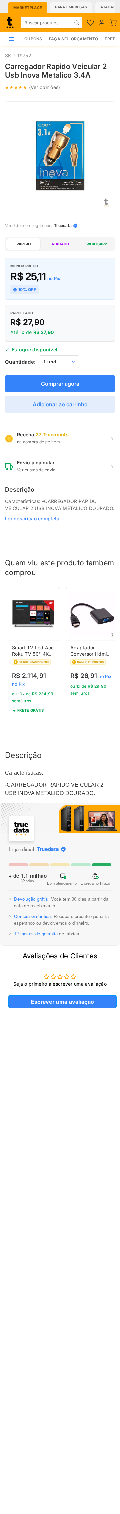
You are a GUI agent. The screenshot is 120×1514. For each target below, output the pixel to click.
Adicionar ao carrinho (60, 404)
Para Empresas (71, 7)
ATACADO (60, 244)
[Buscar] (76, 22)
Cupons (33, 38)
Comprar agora (60, 383)
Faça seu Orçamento (73, 38)
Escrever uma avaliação (62, 1001)
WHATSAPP (96, 244)
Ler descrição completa (32, 518)
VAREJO (23, 244)
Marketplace (27, 7)
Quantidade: (20, 362)
